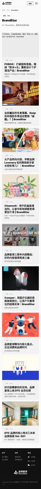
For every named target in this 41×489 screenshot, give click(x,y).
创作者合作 (18, 459)
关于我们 (5, 457)
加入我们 (5, 459)
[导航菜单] (36, 3)
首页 (3, 10)
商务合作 (18, 457)
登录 (30, 3)
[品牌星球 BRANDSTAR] (7, 3)
